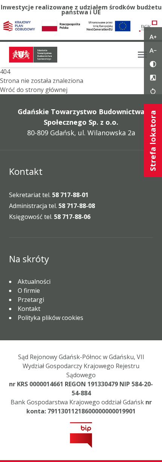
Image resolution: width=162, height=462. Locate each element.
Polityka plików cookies (50, 318)
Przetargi (31, 299)
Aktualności (34, 281)
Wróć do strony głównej (33, 90)
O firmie (29, 290)
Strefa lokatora (153, 140)
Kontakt (29, 308)
